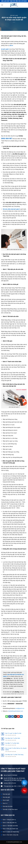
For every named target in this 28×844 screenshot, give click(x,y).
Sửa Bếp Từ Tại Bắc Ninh (12, 743)
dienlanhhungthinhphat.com (15, 711)
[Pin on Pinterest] (18, 716)
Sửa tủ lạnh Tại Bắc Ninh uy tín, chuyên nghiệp (16, 748)
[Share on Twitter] (12, 716)
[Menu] (2, 5)
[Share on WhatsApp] (6, 716)
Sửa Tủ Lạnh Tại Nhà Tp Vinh (13, 733)
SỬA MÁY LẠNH (14, 15)
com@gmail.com (19, 708)
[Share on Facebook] (9, 716)
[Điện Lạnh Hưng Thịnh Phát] (14, 5)
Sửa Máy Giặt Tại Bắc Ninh (12, 738)
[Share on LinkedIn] (21, 716)
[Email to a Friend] (15, 716)
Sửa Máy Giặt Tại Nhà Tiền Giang (14, 754)
